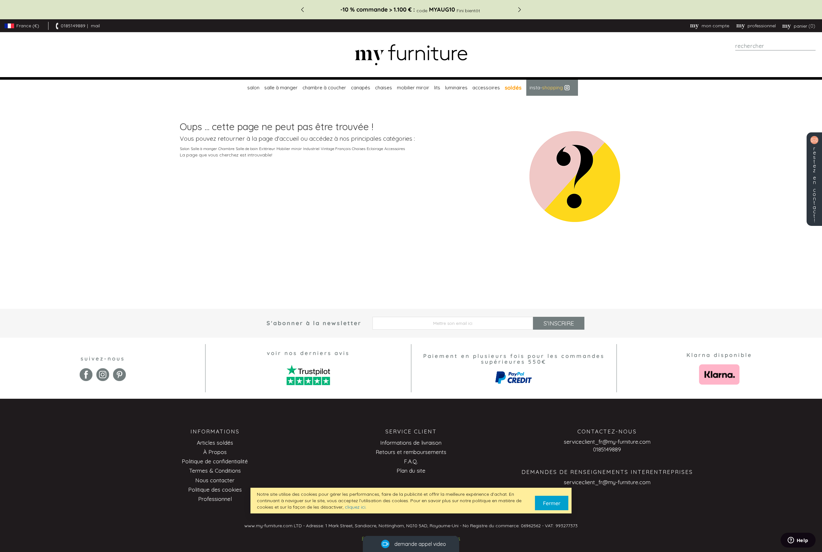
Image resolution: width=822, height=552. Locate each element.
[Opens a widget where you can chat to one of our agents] (798, 541)
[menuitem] (252, 88)
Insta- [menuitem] (546, 88)
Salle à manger (204, 148)
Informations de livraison (411, 442)
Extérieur (267, 148)
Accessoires (394, 148)
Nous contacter (214, 480)
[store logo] (411, 55)
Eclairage (375, 148)
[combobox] (775, 46)
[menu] (411, 88)
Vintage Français (336, 148)
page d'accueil (278, 138)
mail (95, 26)
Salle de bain (247, 148)
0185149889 (73, 26)
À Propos (215, 452)
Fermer (551, 503)
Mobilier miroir (289, 148)
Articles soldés (215, 442)
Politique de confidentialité (215, 461)
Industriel (311, 148)
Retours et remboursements (411, 452)
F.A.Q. (411, 461)
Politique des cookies (215, 489)
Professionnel (215, 498)
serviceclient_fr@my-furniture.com (607, 441)
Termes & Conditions (215, 470)
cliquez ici (355, 507)
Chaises (358, 148)
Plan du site (411, 470)
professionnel (762, 26)
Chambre (226, 148)
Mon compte (715, 26)
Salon (184, 148)
